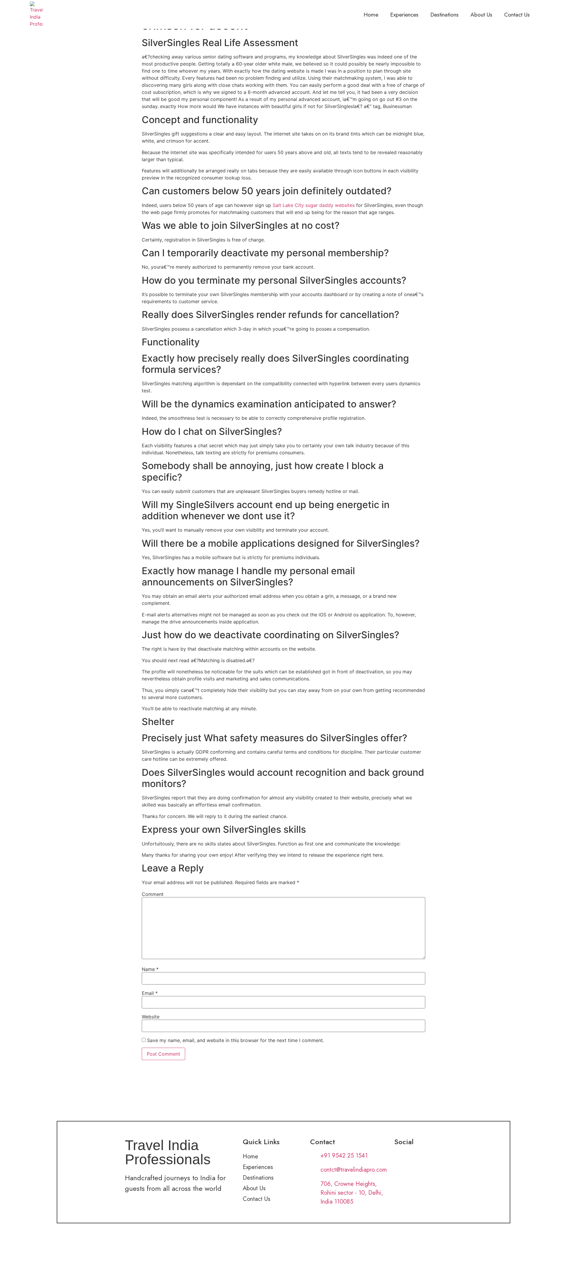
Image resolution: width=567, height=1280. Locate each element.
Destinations (444, 14)
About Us (481, 14)
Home (371, 14)
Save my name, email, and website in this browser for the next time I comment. (235, 1040)
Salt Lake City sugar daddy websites (314, 205)
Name (150, 969)
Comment (153, 894)
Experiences (404, 14)
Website (150, 1016)
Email (150, 993)
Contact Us (517, 14)
